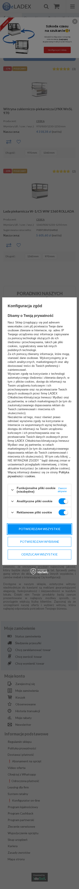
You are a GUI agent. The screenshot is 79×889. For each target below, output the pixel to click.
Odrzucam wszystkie (39, 554)
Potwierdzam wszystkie (40, 529)
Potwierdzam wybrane (39, 541)
